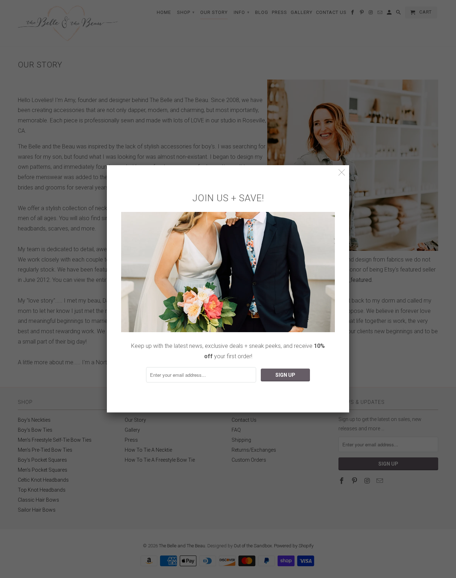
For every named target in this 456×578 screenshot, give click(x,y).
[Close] (342, 172)
